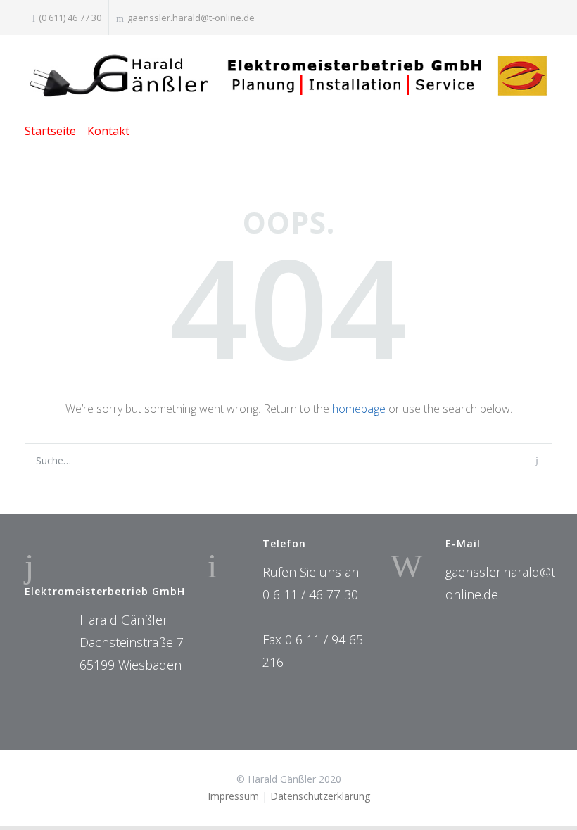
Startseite (50, 131)
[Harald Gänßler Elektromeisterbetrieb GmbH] (288, 76)
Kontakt (108, 131)
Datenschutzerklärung (320, 796)
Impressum (233, 796)
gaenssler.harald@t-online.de (191, 17)
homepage (359, 408)
